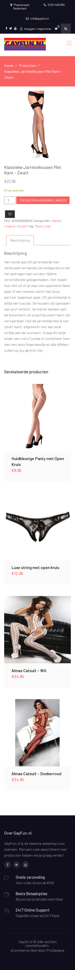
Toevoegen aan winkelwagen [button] (37, 417)
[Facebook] (7, 864)
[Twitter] (16, 864)
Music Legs (43, 226)
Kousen (22, 226)
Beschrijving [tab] (20, 240)
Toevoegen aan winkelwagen (43, 200)
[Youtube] (25, 864)
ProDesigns (55, 950)
